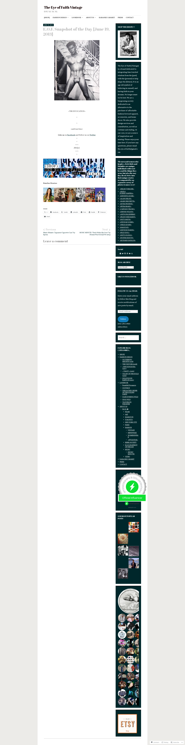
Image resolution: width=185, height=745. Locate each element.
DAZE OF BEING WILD (130, 397)
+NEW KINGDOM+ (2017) (129, 368)
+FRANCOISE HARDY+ (128, 217)
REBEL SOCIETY (130, 443)
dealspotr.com (132, 507)
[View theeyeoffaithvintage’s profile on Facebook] (120, 253)
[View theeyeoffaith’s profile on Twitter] (123, 253)
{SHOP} (47, 18)
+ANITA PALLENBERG (127, 214)
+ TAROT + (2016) (128, 371)
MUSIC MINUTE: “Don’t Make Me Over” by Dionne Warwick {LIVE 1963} (94, 232)
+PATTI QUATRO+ (126, 235)
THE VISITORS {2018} (129, 364)
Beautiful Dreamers (129, 385)
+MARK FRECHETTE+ (127, 201)
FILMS (127, 412)
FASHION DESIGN (60, 18)
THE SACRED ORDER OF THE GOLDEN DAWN (129, 392)
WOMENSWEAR (133, 436)
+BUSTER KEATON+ (127, 238)
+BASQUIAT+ (124, 227)
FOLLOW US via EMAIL (128, 291)
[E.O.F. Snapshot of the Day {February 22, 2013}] (123, 528)
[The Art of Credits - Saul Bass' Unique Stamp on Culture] (134, 528)
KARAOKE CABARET (107, 18)
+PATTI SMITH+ (125, 220)
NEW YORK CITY (131, 422)
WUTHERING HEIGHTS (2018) (127, 361)
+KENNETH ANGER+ (127, 196)
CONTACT (130, 18)
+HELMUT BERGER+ (127, 189)
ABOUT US (90, 18)
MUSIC (127, 450)
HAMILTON (129, 417)
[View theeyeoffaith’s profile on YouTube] (129, 253)
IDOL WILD (126, 400)
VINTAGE (131, 430)
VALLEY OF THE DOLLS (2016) (130, 375)
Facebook (71, 135)
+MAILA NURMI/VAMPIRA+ (126, 193)
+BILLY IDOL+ (125, 233)
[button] (130, 601)
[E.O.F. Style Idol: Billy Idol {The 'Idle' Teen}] (123, 574)
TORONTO (129, 420)
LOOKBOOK (76, 18)
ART (126, 415)
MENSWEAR (132, 433)
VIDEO (127, 457)
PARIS (127, 425)
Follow (123, 319)
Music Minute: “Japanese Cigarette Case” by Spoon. (59, 232)
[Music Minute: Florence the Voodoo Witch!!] (123, 562)
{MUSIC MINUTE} (131, 453)
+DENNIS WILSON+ (127, 212)
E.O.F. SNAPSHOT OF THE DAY (131, 446)
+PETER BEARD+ (125, 207)
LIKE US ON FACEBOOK (127, 276)
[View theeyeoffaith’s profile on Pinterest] (127, 253)
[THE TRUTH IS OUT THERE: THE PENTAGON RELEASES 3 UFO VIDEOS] (134, 551)
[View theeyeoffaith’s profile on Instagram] (125, 253)
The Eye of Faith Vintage (63, 7)
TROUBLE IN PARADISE (126, 403)
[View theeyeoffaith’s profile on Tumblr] (132, 253)
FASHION (128, 428)
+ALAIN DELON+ (126, 199)
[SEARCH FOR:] (128, 337)
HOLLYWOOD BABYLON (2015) (128, 379)
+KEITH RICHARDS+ (127, 230)
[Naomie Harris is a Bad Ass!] (134, 540)
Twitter (93, 135)
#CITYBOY (126, 388)
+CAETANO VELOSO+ (127, 209)
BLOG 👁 (125, 409)
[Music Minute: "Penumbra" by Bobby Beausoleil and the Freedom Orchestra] (123, 539)
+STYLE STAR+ (133, 440)
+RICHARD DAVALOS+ (128, 241)
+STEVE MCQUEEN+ (127, 222)
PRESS (120, 18)
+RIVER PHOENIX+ (126, 204)
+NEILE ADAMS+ (126, 225)
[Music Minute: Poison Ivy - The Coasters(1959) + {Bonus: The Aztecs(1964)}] (134, 575)
